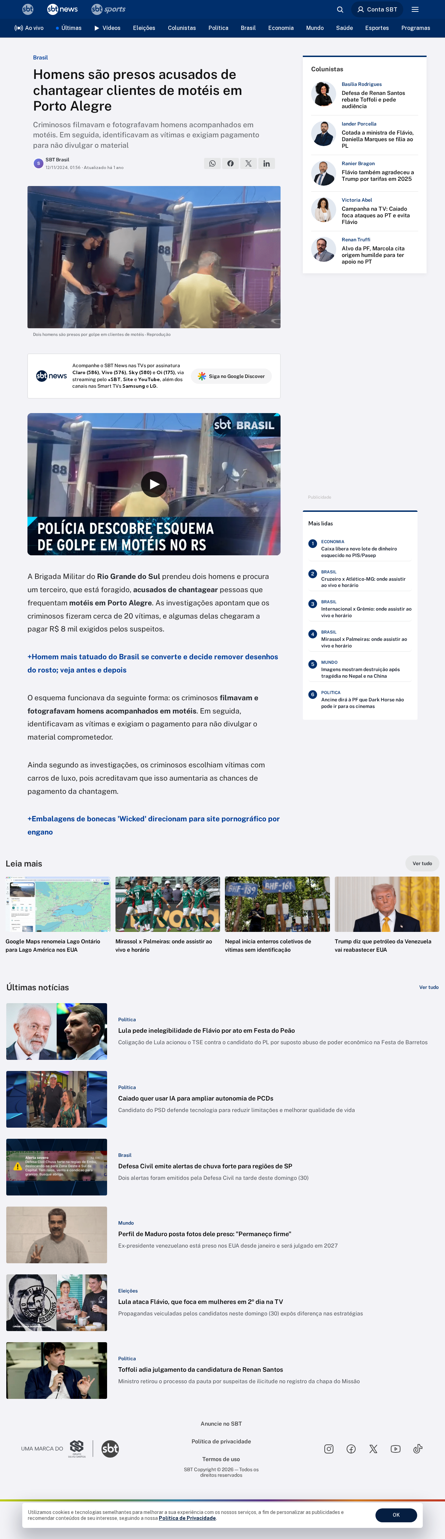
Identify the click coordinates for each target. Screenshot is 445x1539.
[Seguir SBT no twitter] (373, 1449)
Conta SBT (382, 9)
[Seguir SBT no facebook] (351, 1449)
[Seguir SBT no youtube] (395, 1449)
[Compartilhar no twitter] (248, 163)
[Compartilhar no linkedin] (266, 163)
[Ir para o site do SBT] (110, 1449)
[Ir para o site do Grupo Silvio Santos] (57, 1449)
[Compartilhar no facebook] (230, 163)
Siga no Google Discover (237, 376)
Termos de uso (221, 1459)
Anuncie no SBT (221, 1423)
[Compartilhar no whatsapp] (212, 163)
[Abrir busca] (340, 9)
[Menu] (415, 9)
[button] (58, 925)
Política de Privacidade (187, 1518)
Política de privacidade (221, 1441)
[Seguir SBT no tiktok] (417, 1449)
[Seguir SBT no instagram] (328, 1449)
